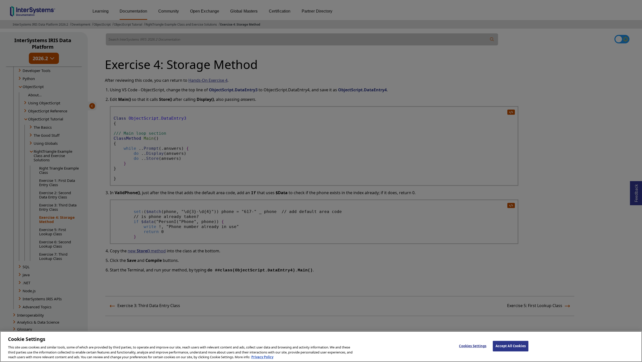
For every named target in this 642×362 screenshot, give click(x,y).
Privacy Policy (262, 356)
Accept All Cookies (511, 346)
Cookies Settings (472, 346)
